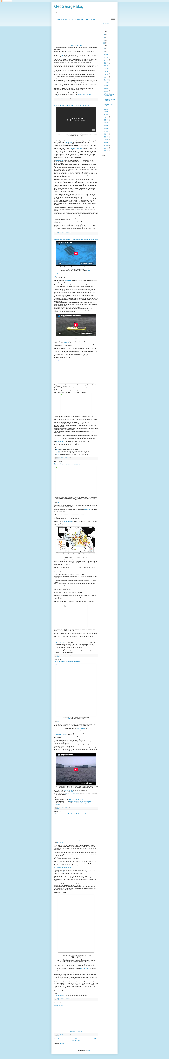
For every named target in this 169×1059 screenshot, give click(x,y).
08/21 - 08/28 (106, 82)
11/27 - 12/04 (106, 60)
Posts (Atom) (61, 1043)
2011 (104, 53)
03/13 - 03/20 (106, 134)
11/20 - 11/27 (106, 62)
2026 (104, 29)
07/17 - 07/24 (106, 90)
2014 (104, 48)
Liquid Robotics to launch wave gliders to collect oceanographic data (76, 239)
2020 (104, 39)
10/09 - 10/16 (106, 71)
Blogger (89, 1050)
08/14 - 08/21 (106, 83)
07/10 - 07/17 (106, 91)
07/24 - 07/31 (106, 88)
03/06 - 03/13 (106, 136)
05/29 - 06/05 (106, 117)
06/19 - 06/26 (106, 113)
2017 (104, 43)
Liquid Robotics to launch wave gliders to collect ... (109, 100)
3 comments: (66, 457)
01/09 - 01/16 (106, 148)
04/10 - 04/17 (106, 128)
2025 (104, 31)
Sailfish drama (58, 1005)
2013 (104, 50)
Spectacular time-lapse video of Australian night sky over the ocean (75, 19)
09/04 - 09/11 (106, 79)
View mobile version (76, 1040)
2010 (104, 152)
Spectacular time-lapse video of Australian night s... (109, 95)
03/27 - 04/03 (106, 131)
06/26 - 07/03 (106, 111)
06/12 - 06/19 (106, 114)
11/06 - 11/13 (106, 65)
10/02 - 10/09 (106, 73)
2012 (104, 51)
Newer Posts (56, 1038)
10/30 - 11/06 (106, 66)
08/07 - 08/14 (106, 85)
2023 (104, 34)
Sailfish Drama (72, 1031)
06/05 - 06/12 (106, 116)
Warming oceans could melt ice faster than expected (70, 814)
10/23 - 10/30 (106, 68)
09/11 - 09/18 (106, 77)
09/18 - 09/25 (106, 76)
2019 (104, 40)
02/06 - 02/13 (106, 142)
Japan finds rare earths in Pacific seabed (67, 464)
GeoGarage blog (68, 6)
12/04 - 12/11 (106, 59)
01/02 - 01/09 (106, 150)
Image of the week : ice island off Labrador (67, 662)
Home (76, 1038)
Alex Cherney (79, 45)
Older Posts (95, 1038)
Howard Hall (80, 1031)
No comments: (66, 98)
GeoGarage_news (106, 23)
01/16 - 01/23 (106, 147)
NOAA (57, 454)
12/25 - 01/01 (106, 54)
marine (58, 233)
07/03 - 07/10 (106, 93)
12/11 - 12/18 (106, 57)
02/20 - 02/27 (106, 139)
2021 (104, 37)
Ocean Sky (72, 45)
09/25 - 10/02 (106, 74)
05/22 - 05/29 (106, 119)
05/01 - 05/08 (106, 123)
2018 (104, 42)
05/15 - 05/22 (106, 120)
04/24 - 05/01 (106, 125)
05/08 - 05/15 (106, 122)
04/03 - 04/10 (106, 130)
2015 (104, 46)
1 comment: (66, 807)
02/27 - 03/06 (106, 137)
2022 (104, 36)
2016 (104, 45)
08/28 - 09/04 (106, 80)
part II (89, 270)
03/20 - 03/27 (106, 133)
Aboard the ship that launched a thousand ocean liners (71, 105)
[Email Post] (70, 98)
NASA (69, 718)
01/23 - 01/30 (106, 145)
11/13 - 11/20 (106, 63)
